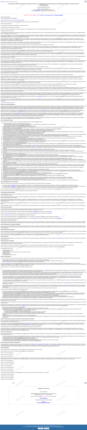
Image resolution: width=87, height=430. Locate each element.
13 (27, 111)
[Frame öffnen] (85, 2)
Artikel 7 (35, 218)
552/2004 (13, 187)
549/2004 (15, 18)
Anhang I (33, 146)
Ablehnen (46, 428)
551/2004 (13, 185)
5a (23, 216)
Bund (16, 1)
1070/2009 (38, 9)
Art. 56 (34, 15)
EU (15, 1)
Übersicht (41, 396)
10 (39, 141)
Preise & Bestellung (43, 398)
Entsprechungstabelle (59, 15)
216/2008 (59, 344)
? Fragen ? (43, 401)
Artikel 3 (31, 84)
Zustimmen (41, 428)
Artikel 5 (7, 214)
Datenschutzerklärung (60, 426)
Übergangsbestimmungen (49, 15)
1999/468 (39, 96)
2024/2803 (36, 10)
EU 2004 (6, 1)
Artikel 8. (50, 211)
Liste (2, 18)
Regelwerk (3, 1)
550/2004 (13, 186)
